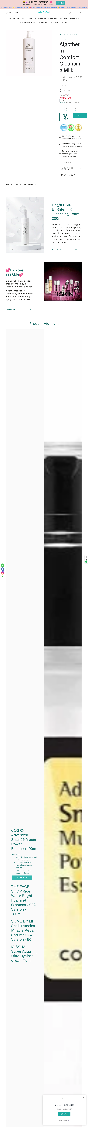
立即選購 (75, 3)
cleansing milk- (72, 34)
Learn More (22, 878)
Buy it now (80, 116)
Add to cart (65, 117)
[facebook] (3, 569)
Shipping (62, 102)
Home (62, 34)
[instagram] (3, 573)
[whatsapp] (2, 565)
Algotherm (63, 39)
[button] (70, 12)
